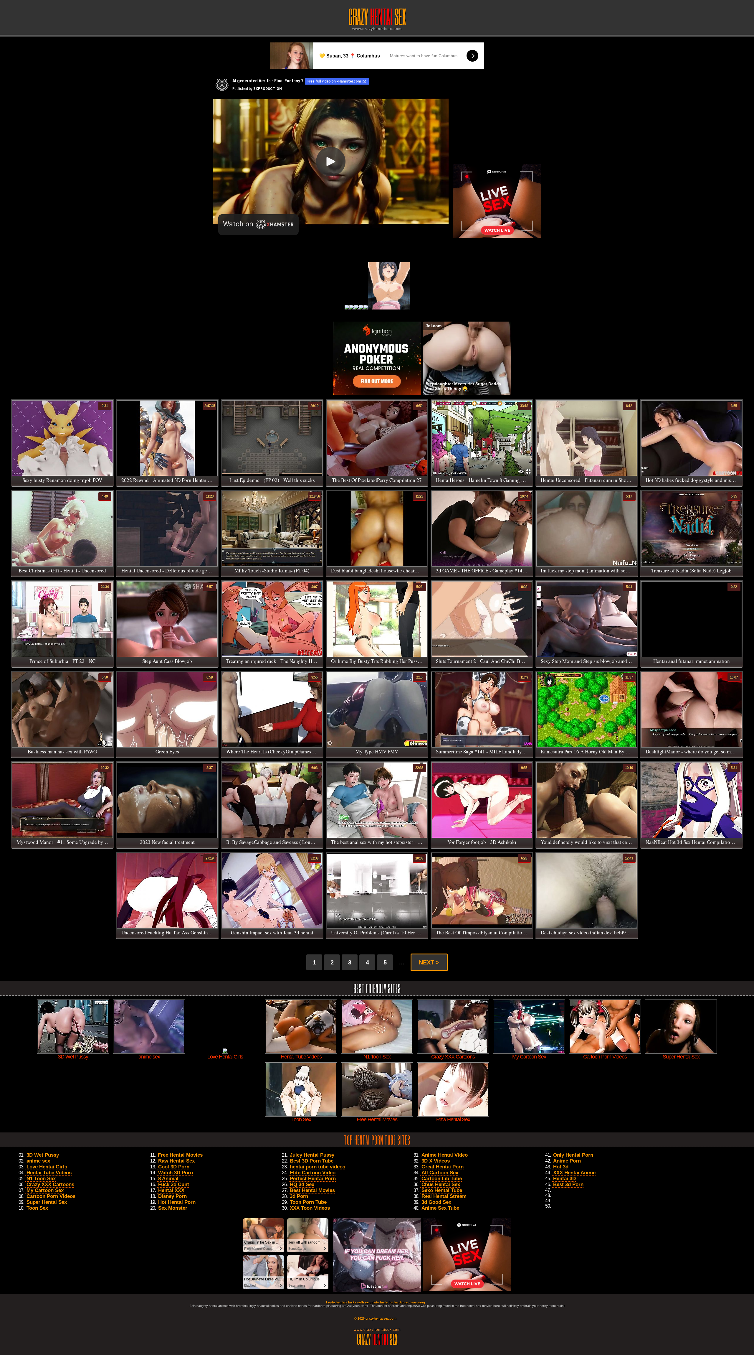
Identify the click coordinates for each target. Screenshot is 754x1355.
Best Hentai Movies (312, 1190)
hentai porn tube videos (317, 1167)
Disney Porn (172, 1196)
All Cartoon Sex (439, 1172)
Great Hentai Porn (442, 1167)
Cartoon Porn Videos (51, 1196)
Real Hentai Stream (444, 1196)
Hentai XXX (171, 1190)
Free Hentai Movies (180, 1155)
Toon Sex (37, 1208)
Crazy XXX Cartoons (50, 1184)
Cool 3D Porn (173, 1167)
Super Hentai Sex (47, 1202)
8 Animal (168, 1178)
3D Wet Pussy (43, 1155)
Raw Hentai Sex (176, 1161)
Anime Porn (567, 1161)
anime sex (38, 1161)
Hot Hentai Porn (177, 1202)
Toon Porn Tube (308, 1202)
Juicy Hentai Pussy (312, 1155)
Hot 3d (560, 1167)
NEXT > (429, 962)
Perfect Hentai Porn (313, 1178)
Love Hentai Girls (47, 1167)
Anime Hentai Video (444, 1155)
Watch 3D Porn (175, 1172)
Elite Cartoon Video (312, 1172)
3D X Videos (435, 1161)
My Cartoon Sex (45, 1190)
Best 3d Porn (568, 1184)
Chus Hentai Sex (440, 1184)
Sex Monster (172, 1208)
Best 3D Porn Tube (311, 1161)
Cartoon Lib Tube (441, 1178)
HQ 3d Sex (302, 1184)
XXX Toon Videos (310, 1208)
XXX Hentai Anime (574, 1172)
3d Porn (299, 1196)
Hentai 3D (564, 1178)
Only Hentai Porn (573, 1155)
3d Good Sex (436, 1202)
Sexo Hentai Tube (441, 1190)
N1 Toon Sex (41, 1178)
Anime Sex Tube (440, 1208)
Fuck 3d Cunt (173, 1184)
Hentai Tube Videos (49, 1172)
